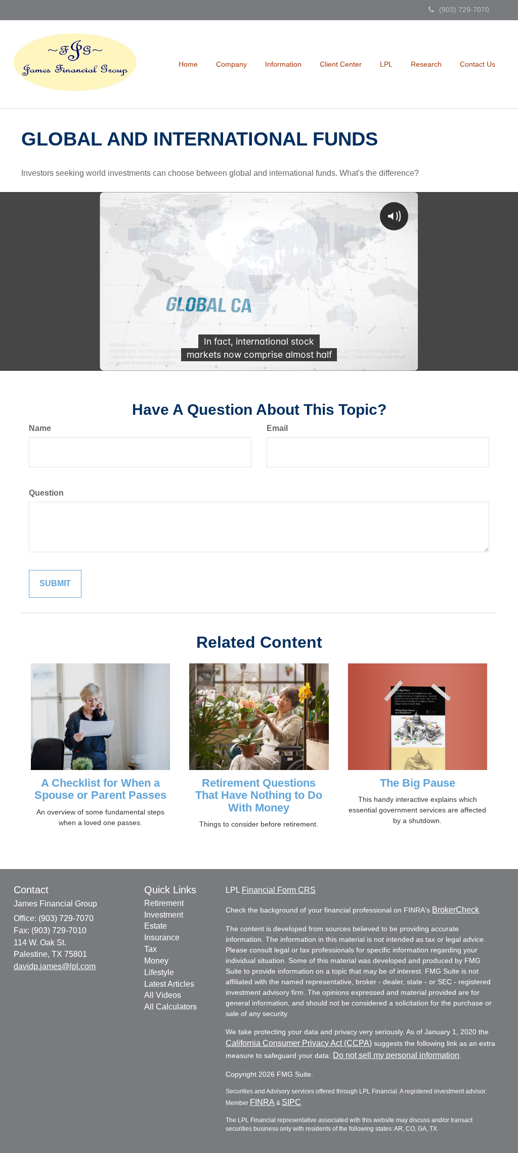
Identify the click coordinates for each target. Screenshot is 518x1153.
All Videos (162, 995)
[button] (231, 64)
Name (40, 428)
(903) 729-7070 (464, 10)
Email (277, 428)
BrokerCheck (455, 909)
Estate (155, 926)
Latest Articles (169, 984)
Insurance (162, 937)
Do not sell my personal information (396, 1055)
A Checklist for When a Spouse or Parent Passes (100, 789)
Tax (150, 949)
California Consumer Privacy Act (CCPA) (299, 1043)
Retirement (164, 903)
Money (156, 960)
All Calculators (170, 1006)
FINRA (262, 1102)
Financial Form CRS (279, 890)
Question (46, 493)
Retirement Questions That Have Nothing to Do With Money (258, 795)
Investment (163, 914)
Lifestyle (159, 972)
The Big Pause (417, 783)
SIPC (291, 1102)
